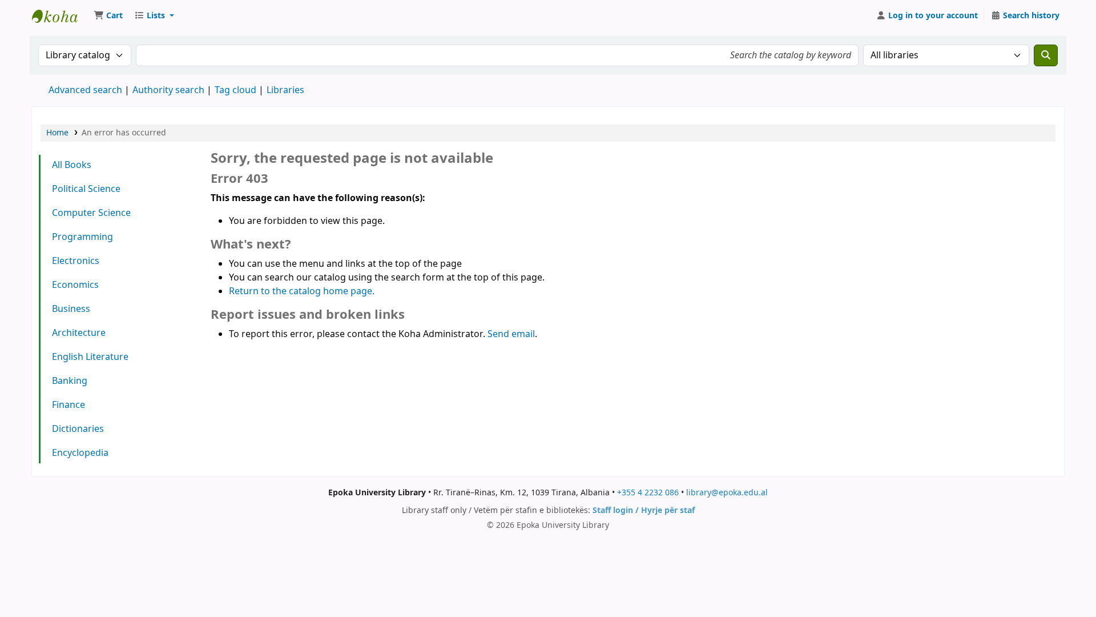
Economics (75, 285)
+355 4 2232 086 (648, 493)
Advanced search (85, 90)
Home (57, 133)
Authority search (168, 90)
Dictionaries (78, 429)
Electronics (75, 261)
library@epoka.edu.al (727, 493)
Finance (68, 405)
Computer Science (91, 213)
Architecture (79, 333)
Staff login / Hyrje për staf (644, 510)
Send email (511, 334)
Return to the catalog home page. (301, 291)
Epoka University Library (60, 16)
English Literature (90, 357)
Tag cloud (235, 90)
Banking (69, 381)
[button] (108, 16)
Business (71, 309)
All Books (71, 165)
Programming (82, 237)
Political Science (86, 189)
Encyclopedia (80, 453)
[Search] (1046, 55)
